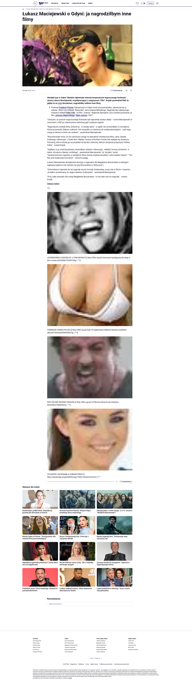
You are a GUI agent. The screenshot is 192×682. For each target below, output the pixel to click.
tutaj (70, 678)
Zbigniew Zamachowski (71, 645)
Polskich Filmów (66, 107)
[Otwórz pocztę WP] (137, 3)
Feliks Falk (70, 112)
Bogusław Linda (100, 643)
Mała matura (81, 115)
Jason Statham (69, 651)
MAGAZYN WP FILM (78, 3)
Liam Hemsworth (69, 640)
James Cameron (100, 640)
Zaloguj (150, 3)
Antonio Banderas (101, 645)
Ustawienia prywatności (121, 664)
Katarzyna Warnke (133, 649)
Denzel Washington (101, 649)
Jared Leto (131, 640)
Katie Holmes (36, 645)
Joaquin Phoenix (37, 651)
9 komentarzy (117, 90)
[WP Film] (45, 3)
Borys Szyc (131, 647)
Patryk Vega (36, 643)
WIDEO (90, 3)
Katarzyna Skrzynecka (71, 649)
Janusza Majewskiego (65, 115)
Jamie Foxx (36, 649)
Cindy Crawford (100, 651)
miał (60, 103)
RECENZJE (54, 3)
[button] (142, 3)
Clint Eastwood (37, 640)
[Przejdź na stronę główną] (35, 5)
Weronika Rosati (100, 647)
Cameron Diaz (132, 645)
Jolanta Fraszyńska (70, 647)
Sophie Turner (36, 647)
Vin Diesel (131, 643)
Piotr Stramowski (69, 643)
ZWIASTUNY (65, 3)
